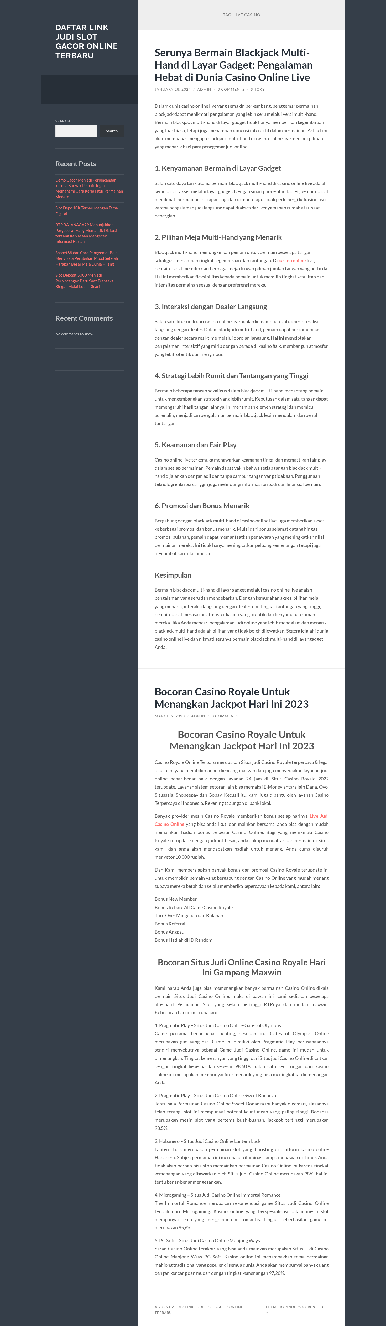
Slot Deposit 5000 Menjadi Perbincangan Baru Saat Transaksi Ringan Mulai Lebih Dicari (84, 281)
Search (62, 121)
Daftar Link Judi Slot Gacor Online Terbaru (86, 41)
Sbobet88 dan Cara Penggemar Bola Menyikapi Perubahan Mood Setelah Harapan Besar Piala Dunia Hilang (86, 258)
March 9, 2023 (170, 716)
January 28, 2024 (173, 89)
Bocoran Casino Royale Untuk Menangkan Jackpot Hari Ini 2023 (232, 697)
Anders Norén (300, 1307)
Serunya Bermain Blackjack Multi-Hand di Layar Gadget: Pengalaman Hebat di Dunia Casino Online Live (234, 64)
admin (204, 89)
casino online (292, 260)
